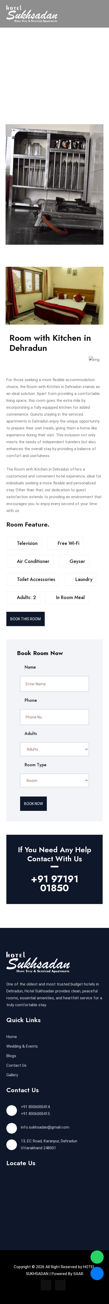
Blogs (11, 1055)
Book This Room (25, 619)
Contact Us (16, 1065)
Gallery (12, 1075)
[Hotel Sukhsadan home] (31, 13)
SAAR (78, 1273)
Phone (30, 700)
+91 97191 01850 (54, 883)
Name (29, 667)
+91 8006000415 (35, 1113)
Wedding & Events (22, 1046)
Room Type (34, 765)
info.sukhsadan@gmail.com (45, 1127)
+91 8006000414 (35, 1106)
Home (11, 1036)
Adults (30, 733)
